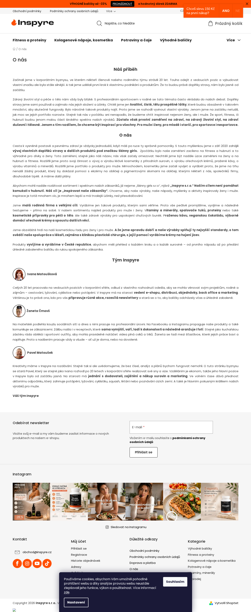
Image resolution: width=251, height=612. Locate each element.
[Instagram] (27, 563)
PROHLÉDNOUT (122, 4)
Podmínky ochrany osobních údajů (74, 11)
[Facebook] (17, 563)
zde (66, 592)
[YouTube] (37, 563)
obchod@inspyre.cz (37, 552)
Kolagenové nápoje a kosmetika (212, 561)
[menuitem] (29, 40)
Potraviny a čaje (200, 567)
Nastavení (76, 602)
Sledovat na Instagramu (128, 527)
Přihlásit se (143, 452)
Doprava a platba (143, 563)
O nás (134, 569)
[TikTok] (47, 563)
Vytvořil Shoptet (226, 603)
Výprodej (194, 579)
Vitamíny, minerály (201, 573)
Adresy (76, 567)
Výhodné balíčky (200, 548)
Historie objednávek (85, 561)
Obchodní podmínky (27, 11)
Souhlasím (175, 581)
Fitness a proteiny (201, 555)
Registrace (79, 555)
